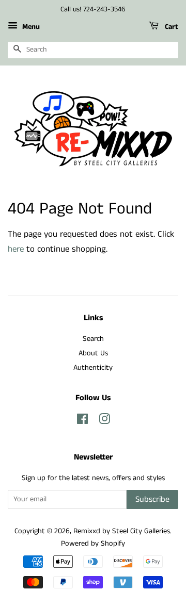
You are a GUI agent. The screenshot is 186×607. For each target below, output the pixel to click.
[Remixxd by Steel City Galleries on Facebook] (82, 421)
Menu (30, 27)
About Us (93, 353)
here (16, 249)
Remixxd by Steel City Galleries (121, 531)
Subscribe (152, 499)
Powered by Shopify (93, 543)
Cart (170, 27)
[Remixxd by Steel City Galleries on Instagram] (104, 421)
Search (93, 339)
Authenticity (93, 368)
